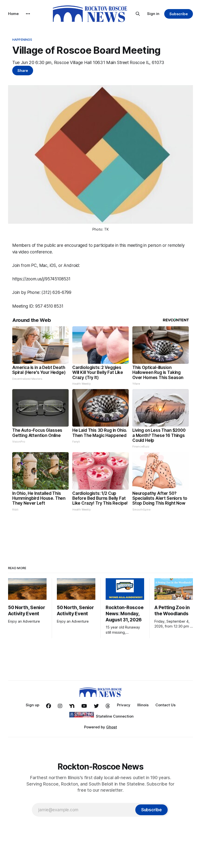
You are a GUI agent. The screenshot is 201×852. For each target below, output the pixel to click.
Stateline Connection (115, 716)
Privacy (123, 705)
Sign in (153, 13)
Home (13, 13)
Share (22, 70)
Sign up (32, 705)
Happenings (22, 39)
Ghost (111, 727)
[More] (28, 14)
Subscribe (178, 14)
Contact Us (165, 705)
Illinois (143, 705)
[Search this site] (138, 14)
